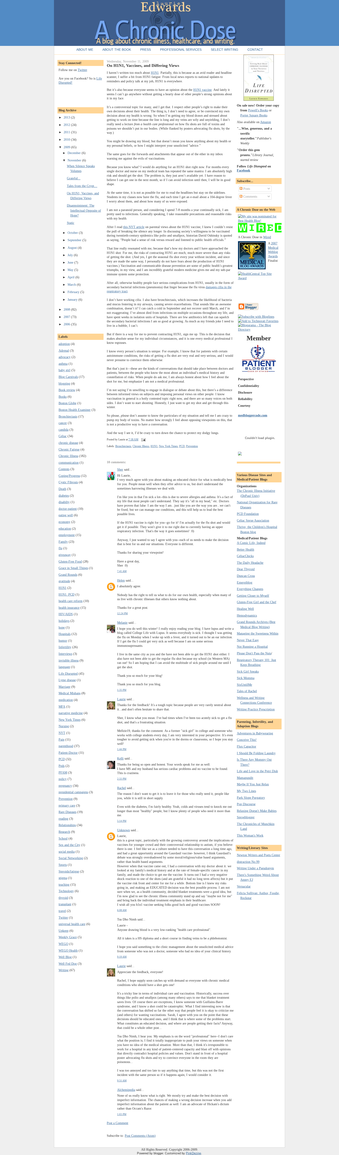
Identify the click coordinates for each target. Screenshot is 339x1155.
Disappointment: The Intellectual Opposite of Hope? (84, 210)
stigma (63, 878)
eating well (66, 515)
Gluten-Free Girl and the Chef (256, 602)
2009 (67, 147)
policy (63, 779)
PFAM (63, 772)
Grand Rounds (68, 574)
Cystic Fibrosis (68, 482)
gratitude (64, 581)
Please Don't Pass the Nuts (254, 653)
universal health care (72, 924)
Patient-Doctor (68, 752)
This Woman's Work (250, 835)
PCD (62, 759)
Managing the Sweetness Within (257, 633)
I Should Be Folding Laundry (256, 753)
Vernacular (244, 886)
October (73, 233)
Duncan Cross (246, 576)
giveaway (65, 555)
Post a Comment (117, 1123)
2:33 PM (121, 778)
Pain (61, 739)
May (71, 270)
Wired (267, 237)
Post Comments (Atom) (140, 1135)
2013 (67, 117)
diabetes (64, 495)
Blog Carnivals (68, 377)
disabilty (64, 502)
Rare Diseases (67, 812)
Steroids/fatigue (69, 871)
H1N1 (62, 588)
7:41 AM (122, 571)
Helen (121, 580)
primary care (67, 805)
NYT (62, 733)
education (65, 528)
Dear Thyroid (246, 569)
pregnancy (65, 785)
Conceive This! (247, 740)
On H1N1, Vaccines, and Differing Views (143, 65)
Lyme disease (67, 680)
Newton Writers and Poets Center (258, 855)
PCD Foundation (248, 514)
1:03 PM (121, 1114)
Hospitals (65, 634)
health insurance (69, 607)
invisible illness (69, 660)
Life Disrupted (68, 673)
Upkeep (63, 930)
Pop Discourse (246, 804)
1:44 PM (121, 749)
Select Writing (224, 49)
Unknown (123, 830)
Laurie (121, 699)
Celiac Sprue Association (253, 520)
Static (70, 223)
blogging (64, 383)
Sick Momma (245, 678)
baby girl (64, 370)
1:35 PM (121, 690)
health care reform (71, 601)
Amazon (265, 122)
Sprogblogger (246, 817)
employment (67, 535)
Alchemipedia (126, 1090)
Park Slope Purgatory (251, 797)
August (73, 247)
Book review (67, 390)
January (73, 299)
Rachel (121, 788)
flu (60, 548)
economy (64, 522)
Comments (249, 196)
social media (67, 851)
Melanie (122, 622)
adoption (64, 344)
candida (63, 429)
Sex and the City (69, 845)
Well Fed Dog (68, 963)
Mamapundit (245, 778)
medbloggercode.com (252, 415)
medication (66, 700)
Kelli (120, 758)
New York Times (69, 720)
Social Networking (71, 858)
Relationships (67, 825)
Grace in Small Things (73, 568)
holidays (64, 621)
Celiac (63, 436)
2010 (67, 139)
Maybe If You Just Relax (253, 784)
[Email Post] (142, 439)
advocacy (65, 357)
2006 (67, 324)
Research (64, 832)
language (64, 667)
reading (63, 818)
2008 (67, 309)
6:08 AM (122, 910)
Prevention (66, 799)
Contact (255, 49)
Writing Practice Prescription (256, 709)
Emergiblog (244, 582)
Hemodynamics (247, 615)
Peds (62, 766)
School (63, 838)
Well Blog (65, 957)
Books (63, 396)
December (75, 153)
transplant (65, 904)
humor (63, 640)
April (71, 277)
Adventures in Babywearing (255, 733)
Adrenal (64, 350)
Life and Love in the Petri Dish (257, 771)
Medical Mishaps (69, 693)
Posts (246, 188)
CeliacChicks (245, 556)
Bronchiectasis (68, 416)
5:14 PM (121, 820)
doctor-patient (68, 509)
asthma (63, 363)
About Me (84, 49)
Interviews (65, 654)
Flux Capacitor (246, 746)
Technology (66, 891)
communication (69, 462)
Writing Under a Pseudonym (255, 868)
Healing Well (245, 609)
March (72, 284)
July (71, 255)
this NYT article (133, 227)
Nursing (64, 726)
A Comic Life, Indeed (251, 543)
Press (145, 49)
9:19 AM (122, 956)
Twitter (82, 70)
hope (62, 627)
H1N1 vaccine (202, 90)
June (71, 262)
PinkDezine (193, 1153)
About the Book (116, 49)
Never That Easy (248, 640)
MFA (62, 706)
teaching (64, 884)
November (75, 160)
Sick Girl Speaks (248, 671)
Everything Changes (250, 589)
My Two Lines (246, 791)
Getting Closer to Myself (253, 595)
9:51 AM (122, 1080)
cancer (63, 423)
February (74, 292)
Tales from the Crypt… (82, 186)
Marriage (64, 687)
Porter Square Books (253, 115)
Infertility (65, 647)
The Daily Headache (250, 562)
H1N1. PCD (66, 594)
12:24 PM (122, 613)
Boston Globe (67, 403)
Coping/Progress (69, 476)
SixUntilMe (244, 684)
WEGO (63, 944)
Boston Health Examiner (75, 410)
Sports (63, 865)
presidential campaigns (73, 792)
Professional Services (181, 49)
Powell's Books (258, 110)
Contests (64, 469)
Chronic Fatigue (69, 449)
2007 (67, 317)
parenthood (66, 746)
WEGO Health (68, 950)
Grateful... (73, 178)
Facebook (243, 170)
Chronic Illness (68, 456)
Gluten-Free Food (70, 561)
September (75, 240)
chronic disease (68, 443)
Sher (120, 469)
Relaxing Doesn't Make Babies (257, 811)
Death (62, 489)
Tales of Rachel (247, 691)
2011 (67, 132)
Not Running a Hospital (252, 646)
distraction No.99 (248, 862)
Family (63, 541)
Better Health (245, 549)
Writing (63, 970)
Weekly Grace (68, 937)
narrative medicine (71, 713)
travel (62, 911)
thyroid (63, 898)
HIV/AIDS (66, 614)
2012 (67, 125)
